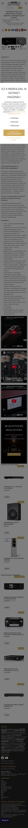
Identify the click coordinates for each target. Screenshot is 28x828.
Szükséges (14, 118)
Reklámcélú (14, 126)
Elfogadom (14, 139)
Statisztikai (14, 122)
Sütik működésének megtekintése (14, 137)
